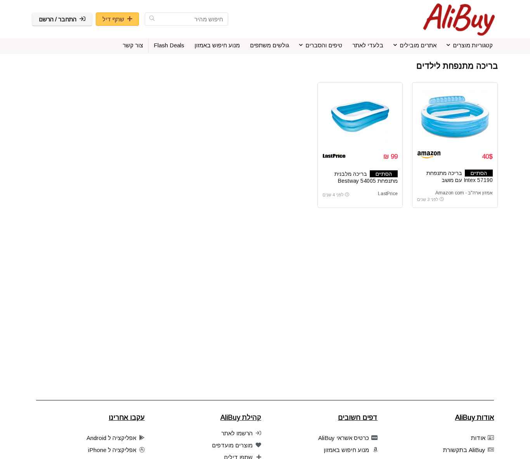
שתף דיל (113, 19)
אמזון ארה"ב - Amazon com (464, 193)
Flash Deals (169, 45)
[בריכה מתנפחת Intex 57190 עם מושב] (454, 116)
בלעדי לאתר (367, 45)
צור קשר (133, 45)
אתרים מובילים (418, 45)
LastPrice (388, 193)
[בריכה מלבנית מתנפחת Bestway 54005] (360, 116)
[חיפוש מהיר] (152, 19)
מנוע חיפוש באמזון (217, 45)
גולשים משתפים (269, 45)
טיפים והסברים (323, 45)
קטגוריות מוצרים (473, 45)
